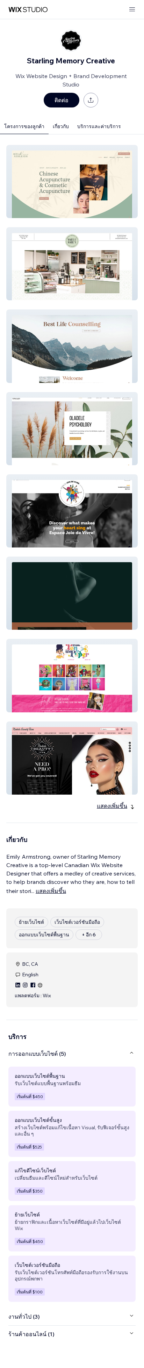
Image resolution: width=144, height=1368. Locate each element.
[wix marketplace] (28, 10)
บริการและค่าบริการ (99, 126)
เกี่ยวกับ (61, 126)
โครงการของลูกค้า (24, 126)
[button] (72, 181)
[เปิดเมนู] (132, 9)
